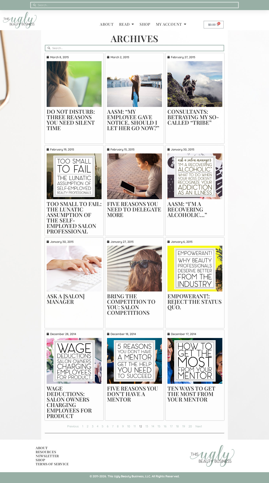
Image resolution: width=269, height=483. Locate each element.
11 (135, 426)
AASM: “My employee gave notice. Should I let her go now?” (133, 120)
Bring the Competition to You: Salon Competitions (131, 304)
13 (146, 426)
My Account (169, 24)
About (107, 24)
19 (183, 426)
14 (153, 426)
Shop (145, 24)
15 (159, 426)
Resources (46, 452)
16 (165, 426)
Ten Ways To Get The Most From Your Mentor (191, 394)
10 (128, 426)
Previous (73, 426)
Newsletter (47, 456)
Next (198, 426)
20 (190, 426)
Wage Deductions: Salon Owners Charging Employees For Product (69, 402)
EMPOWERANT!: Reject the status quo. (194, 301)
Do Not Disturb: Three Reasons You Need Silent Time (71, 120)
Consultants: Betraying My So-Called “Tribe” (193, 117)
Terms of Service (52, 464)
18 (177, 426)
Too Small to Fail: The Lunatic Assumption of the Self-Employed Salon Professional (74, 217)
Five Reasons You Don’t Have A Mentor (132, 394)
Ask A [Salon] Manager (66, 298)
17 (171, 426)
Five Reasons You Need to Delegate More (134, 209)
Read (124, 24)
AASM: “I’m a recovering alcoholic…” (187, 209)
